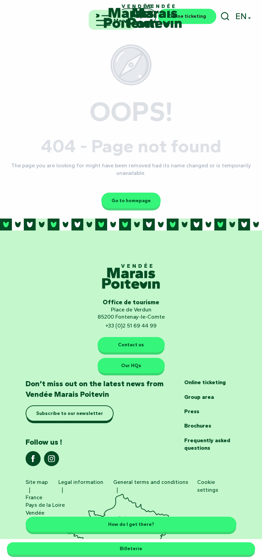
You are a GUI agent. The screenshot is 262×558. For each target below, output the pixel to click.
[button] (225, 16)
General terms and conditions (150, 482)
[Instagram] (51, 461)
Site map (37, 482)
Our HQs (131, 365)
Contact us (131, 344)
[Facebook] (33, 461)
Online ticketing (205, 382)
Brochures (197, 425)
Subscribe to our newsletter (69, 413)
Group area (199, 397)
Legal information (80, 482)
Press (191, 411)
